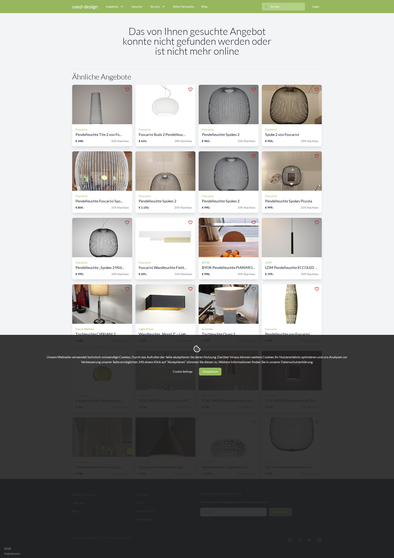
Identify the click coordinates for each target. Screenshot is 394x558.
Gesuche (136, 6)
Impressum (12, 553)
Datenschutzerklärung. (297, 362)
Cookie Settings (182, 371)
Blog (204, 6)
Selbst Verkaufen (183, 6)
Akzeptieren (210, 371)
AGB (7, 548)
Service (155, 6)
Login (315, 6)
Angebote (112, 6)
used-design (85, 6)
